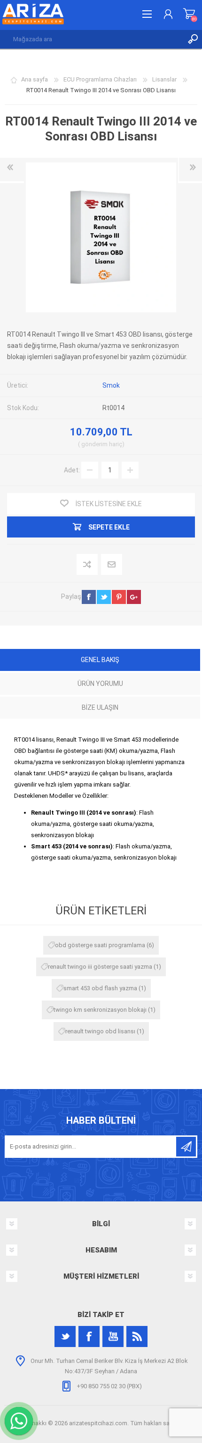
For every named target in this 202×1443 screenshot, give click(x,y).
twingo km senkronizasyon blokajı (100, 1009)
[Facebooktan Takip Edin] (89, 1336)
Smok (111, 385)
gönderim (94, 444)
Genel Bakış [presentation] (100, 659)
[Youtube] (113, 1336)
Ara (192, 39)
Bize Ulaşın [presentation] (100, 707)
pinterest (119, 597)
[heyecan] (65, 1336)
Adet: (72, 469)
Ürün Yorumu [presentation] (100, 683)
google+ (134, 597)
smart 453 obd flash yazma (100, 988)
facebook (89, 597)
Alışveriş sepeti (189, 14)
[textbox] (91, 39)
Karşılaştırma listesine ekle (88, 565)
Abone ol (186, 1146)
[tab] (100, 661)
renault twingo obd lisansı (100, 1031)
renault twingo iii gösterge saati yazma (100, 966)
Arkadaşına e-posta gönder (112, 565)
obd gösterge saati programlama (100, 945)
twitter (104, 597)
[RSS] (137, 1336)
